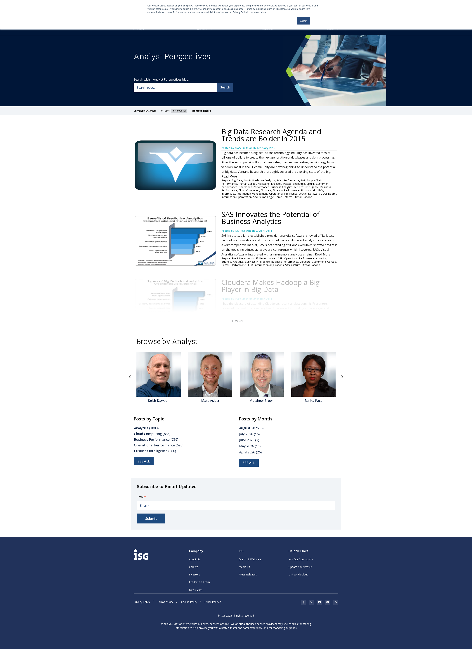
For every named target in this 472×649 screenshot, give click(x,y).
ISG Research (243, 230)
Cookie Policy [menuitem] (189, 602)
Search (225, 87)
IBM (320, 190)
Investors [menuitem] (194, 574)
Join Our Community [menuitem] (301, 559)
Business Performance (284, 261)
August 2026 (251, 428)
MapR (247, 180)
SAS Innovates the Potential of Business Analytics (270, 217)
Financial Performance (286, 190)
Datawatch (314, 193)
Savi (255, 197)
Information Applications (269, 265)
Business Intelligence (306, 187)
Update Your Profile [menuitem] (300, 567)
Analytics (321, 258)
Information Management (252, 193)
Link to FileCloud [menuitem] (298, 574)
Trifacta (287, 197)
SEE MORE (236, 321)
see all (144, 461)
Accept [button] (303, 20)
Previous (130, 377)
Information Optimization (236, 197)
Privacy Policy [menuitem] (142, 602)
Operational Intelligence (283, 193)
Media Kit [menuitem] (244, 567)
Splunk (311, 183)
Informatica (228, 193)
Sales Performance (288, 180)
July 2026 (249, 434)
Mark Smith (242, 148)
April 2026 (250, 452)
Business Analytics (281, 187)
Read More (229, 176)
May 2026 (250, 446)
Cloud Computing (249, 190)
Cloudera (266, 190)
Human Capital (247, 183)
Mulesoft (276, 183)
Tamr (278, 197)
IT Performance (265, 258)
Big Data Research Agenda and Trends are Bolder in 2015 (271, 135)
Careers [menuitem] (193, 567)
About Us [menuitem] (194, 559)
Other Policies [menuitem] (212, 602)
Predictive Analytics (263, 180)
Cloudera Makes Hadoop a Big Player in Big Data (270, 285)
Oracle (303, 193)
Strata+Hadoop (303, 197)
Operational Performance (254, 187)
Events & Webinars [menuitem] (250, 559)
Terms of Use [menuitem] (165, 602)
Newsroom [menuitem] (195, 589)
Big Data (237, 180)
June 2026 (249, 440)
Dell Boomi (329, 193)
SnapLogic (299, 183)
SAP (303, 180)
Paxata (287, 183)
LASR (279, 258)
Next (342, 377)
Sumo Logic (266, 197)
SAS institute (292, 265)
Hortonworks (309, 190)
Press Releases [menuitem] (248, 574)
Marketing (264, 183)
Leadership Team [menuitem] (199, 582)
